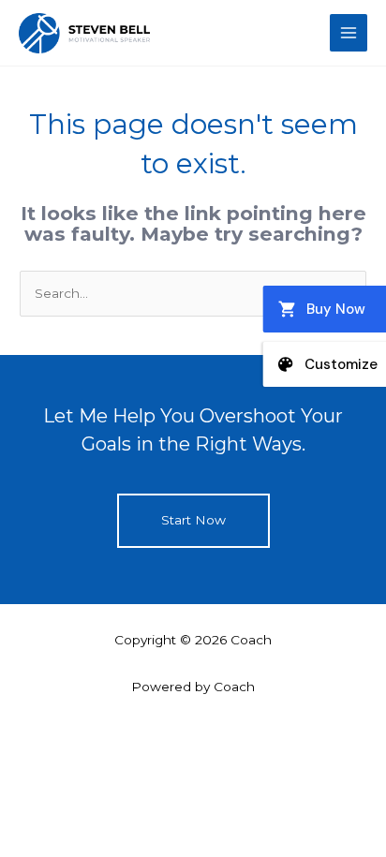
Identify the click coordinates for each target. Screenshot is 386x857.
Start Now (193, 519)
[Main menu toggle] (349, 33)
